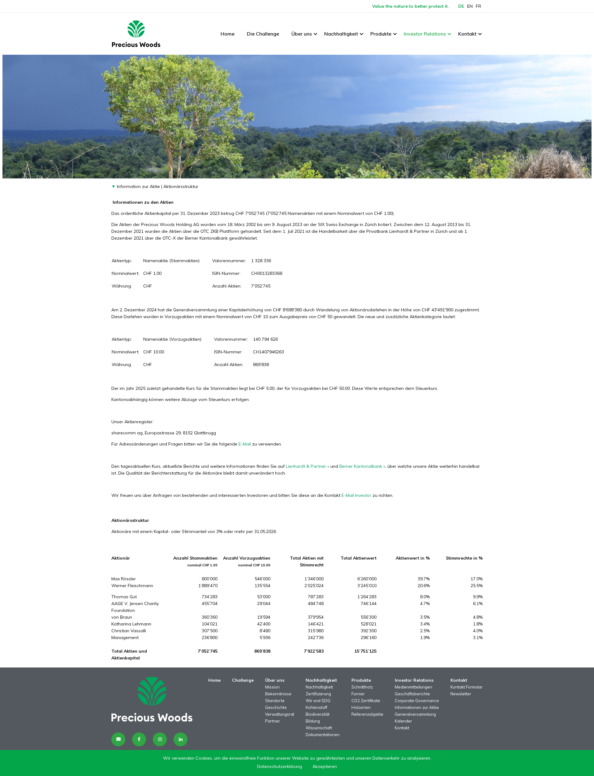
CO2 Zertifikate (365, 700)
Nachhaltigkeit (341, 34)
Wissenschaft (319, 727)
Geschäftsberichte (412, 693)
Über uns (301, 34)
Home (228, 34)
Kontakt (467, 34)
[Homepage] (136, 33)
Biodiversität (317, 714)
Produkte (380, 34)
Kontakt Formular (466, 686)
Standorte (275, 700)
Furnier (358, 693)
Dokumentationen (323, 734)
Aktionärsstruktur (180, 186)
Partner (272, 720)
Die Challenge (263, 34)
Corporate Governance (417, 700)
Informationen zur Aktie (417, 707)
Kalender (403, 720)
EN (470, 6)
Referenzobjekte (367, 714)
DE (461, 6)
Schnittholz (362, 686)
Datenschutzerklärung (279, 766)
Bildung (313, 720)
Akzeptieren (324, 766)
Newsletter (460, 693)
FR (478, 6)
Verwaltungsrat (279, 714)
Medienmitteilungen (413, 686)
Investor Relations (425, 34)
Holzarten (361, 707)
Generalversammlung (415, 714)
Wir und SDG (318, 700)
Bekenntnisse (278, 693)
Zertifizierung (318, 693)
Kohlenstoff (316, 707)
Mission (272, 686)
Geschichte (276, 707)
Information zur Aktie (138, 186)
